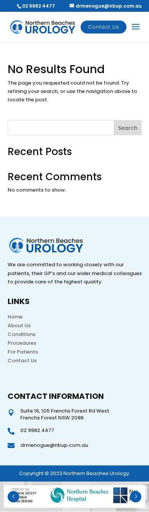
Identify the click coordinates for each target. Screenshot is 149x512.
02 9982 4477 (38, 6)
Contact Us (103, 26)
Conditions (22, 334)
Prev (13, 496)
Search (128, 128)
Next (135, 496)
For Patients (23, 351)
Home (15, 316)
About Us (19, 325)
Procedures (22, 343)
